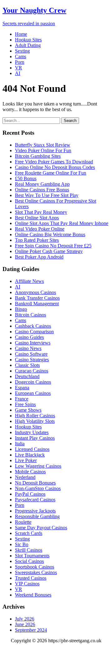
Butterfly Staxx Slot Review (42, 144)
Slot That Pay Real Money (41, 212)
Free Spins (25, 404)
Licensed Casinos (32, 449)
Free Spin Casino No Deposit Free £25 (53, 245)
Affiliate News (29, 281)
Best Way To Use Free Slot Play (46, 195)
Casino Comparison (34, 331)
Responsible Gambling (37, 516)
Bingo (21, 309)
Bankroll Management (37, 303)
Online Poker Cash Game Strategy (49, 251)
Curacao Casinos (31, 370)
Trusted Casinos (30, 578)
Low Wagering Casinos (38, 466)
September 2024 (31, 630)
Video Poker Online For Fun (43, 150)
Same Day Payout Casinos (41, 527)
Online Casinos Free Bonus (42, 189)
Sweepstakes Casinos (36, 572)
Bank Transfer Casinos (37, 298)
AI (17, 73)
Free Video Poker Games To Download (54, 161)
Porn (19, 62)
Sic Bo (21, 544)
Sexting (22, 51)
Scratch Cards (28, 533)
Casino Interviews (32, 342)
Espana (22, 387)
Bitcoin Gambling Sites (38, 156)
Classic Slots (27, 365)
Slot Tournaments (32, 555)
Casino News (28, 348)
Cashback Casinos (33, 326)
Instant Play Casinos (35, 438)
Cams (20, 56)
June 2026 (25, 624)
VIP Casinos (27, 583)
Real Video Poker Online (39, 229)
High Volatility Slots (35, 421)
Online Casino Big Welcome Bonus (50, 234)
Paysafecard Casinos (35, 499)
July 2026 (24, 618)
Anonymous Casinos (35, 292)
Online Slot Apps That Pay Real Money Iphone (61, 223)
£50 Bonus (25, 178)
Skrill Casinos (28, 550)
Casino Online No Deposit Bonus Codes (55, 167)
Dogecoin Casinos (33, 382)
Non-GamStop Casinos (38, 488)
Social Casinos (29, 561)
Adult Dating (28, 45)
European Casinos (33, 393)
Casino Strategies (32, 359)
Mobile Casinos (30, 471)
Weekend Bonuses (33, 594)
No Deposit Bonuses (35, 482)
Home (21, 34)
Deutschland (27, 376)
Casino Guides (29, 337)
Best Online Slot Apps (37, 217)
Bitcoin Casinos (30, 314)
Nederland (25, 477)
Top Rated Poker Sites (37, 240)
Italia (20, 443)
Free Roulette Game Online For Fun (50, 173)
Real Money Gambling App (42, 184)
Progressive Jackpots (35, 510)
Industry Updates (32, 432)
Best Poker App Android (39, 257)
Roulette (23, 522)
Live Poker (26, 460)
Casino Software (31, 354)
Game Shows (28, 410)
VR (18, 67)
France (21, 398)
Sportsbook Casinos (34, 566)
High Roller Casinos (35, 415)
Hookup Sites (28, 39)
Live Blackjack (30, 454)
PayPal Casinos (30, 494)
